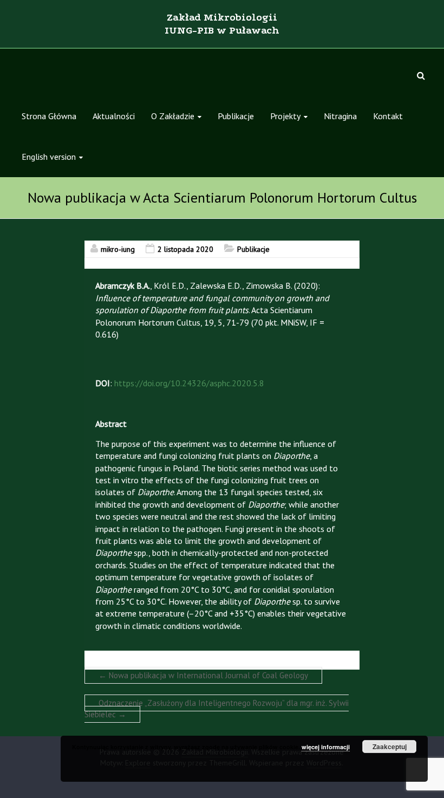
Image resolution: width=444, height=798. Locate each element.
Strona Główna (49, 116)
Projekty (285, 116)
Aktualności (114, 116)
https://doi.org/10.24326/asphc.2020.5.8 (189, 383)
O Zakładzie (172, 116)
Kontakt (388, 116)
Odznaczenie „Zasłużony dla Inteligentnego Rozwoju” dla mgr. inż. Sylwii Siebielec (216, 708)
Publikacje (236, 116)
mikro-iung (118, 249)
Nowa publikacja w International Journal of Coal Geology (203, 675)
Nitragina (340, 116)
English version (49, 156)
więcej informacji (326, 747)
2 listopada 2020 (185, 249)
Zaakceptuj (390, 746)
